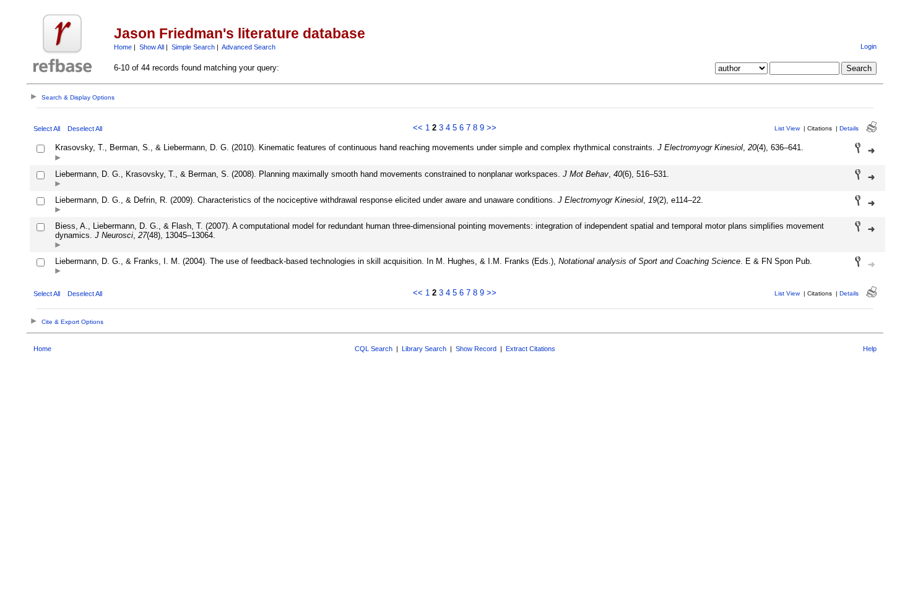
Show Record (476, 348)
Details (849, 128)
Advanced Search (248, 47)
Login (868, 46)
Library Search (424, 348)
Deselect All (84, 128)
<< (418, 127)
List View (787, 128)
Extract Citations (530, 348)
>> (491, 127)
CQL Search (373, 348)
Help (870, 348)
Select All (46, 128)
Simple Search (193, 47)
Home (123, 47)
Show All (151, 47)
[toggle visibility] (58, 158)
